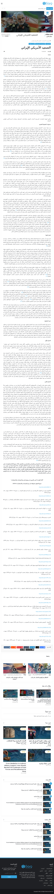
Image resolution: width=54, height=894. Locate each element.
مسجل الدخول (42, 716)
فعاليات (46, 880)
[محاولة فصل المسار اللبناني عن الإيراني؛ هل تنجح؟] (47, 811)
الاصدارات (44, 40)
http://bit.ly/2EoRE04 (44, 521)
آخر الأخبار (50, 870)
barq (49, 51)
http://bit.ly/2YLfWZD (44, 496)
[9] (47, 245)
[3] (41, 142)
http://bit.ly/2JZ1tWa (44, 513)
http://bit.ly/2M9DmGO (43, 627)
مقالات (51, 882)
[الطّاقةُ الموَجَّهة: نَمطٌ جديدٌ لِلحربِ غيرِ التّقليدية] (10, 694)
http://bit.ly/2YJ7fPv (44, 577)
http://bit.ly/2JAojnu (44, 593)
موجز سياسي (49, 885)
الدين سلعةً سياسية (45, 763)
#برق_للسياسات (49, 868)
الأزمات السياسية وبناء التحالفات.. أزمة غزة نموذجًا (31, 790)
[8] (48, 222)
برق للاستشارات (49, 878)
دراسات (50, 880)
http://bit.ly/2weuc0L (44, 528)
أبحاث (46, 870)
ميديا (44, 885)
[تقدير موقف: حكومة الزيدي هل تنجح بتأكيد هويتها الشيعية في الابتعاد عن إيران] (39, 732)
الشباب (51, 873)
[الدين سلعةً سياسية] (39, 755)
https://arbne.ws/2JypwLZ (42, 611)
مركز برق (41, 880)
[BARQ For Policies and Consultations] (47, 3)
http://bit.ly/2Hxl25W (43, 585)
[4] (10, 151)
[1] (4, 76)
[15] (26, 296)
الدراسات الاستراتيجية (40, 43)
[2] (46, 88)
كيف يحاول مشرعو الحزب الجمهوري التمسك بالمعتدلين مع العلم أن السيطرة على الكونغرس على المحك (44, 701)
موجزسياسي (45, 882)
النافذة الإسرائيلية (49, 875)
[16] (31, 299)
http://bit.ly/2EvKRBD (44, 487)
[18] (41, 372)
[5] (4, 158)
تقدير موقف (31, 43)
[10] (46, 274)
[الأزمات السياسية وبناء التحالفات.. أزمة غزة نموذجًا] (14, 732)
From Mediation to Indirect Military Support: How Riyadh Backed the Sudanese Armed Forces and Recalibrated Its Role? (15, 767)
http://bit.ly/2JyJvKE (44, 505)
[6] (21, 165)
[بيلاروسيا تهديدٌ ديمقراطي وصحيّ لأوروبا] (27, 694)
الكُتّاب (46, 873)
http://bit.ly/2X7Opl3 (44, 561)
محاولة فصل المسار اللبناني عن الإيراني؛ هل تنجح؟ (31, 809)
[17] (21, 301)
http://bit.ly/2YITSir (44, 636)
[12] (8, 281)
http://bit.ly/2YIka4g (44, 545)
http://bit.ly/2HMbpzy (44, 554)
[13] (28, 287)
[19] (37, 460)
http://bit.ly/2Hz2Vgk (44, 537)
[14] (22, 292)
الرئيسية (48, 40)
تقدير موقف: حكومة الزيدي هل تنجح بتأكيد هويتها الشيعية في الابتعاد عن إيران (40, 743)
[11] (47, 276)
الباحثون (41, 870)
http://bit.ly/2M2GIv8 (44, 618)
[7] (16, 210)
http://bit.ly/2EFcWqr (44, 602)
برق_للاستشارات (41, 875)
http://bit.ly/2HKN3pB (43, 569)
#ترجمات (42, 868)
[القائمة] (1, 4)
